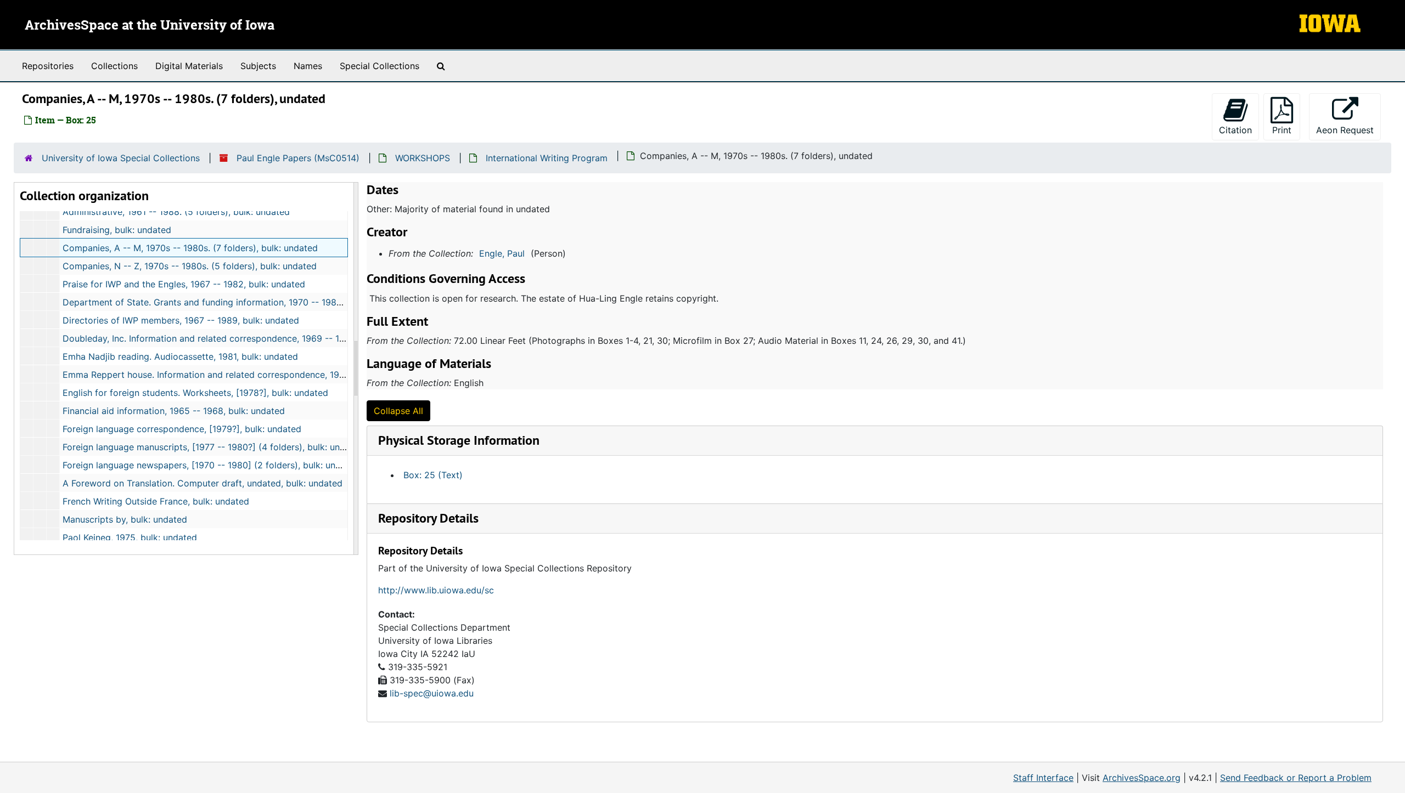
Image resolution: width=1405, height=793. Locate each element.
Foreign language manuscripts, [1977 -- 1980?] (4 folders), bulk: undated (213, 446)
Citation (1235, 129)
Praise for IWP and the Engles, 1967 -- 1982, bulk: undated (184, 284)
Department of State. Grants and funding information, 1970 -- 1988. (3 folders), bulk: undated (257, 302)
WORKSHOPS (422, 157)
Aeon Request (1348, 129)
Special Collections (379, 65)
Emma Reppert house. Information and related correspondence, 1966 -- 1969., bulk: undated (255, 374)
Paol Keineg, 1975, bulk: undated (130, 537)
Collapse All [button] (398, 410)
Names (308, 65)
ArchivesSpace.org (1142, 777)
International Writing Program (547, 157)
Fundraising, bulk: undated (117, 229)
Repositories (48, 65)
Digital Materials (189, 65)
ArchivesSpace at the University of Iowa (149, 26)
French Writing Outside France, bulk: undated (156, 501)
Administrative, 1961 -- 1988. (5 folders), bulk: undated (176, 211)
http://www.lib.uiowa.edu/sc (436, 590)
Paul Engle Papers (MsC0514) (298, 157)
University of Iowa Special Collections (121, 157)
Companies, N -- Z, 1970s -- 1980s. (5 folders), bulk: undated (190, 265)
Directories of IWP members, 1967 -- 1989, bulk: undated (181, 320)
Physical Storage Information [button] (458, 440)
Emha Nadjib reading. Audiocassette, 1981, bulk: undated (180, 356)
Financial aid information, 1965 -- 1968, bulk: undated (174, 410)
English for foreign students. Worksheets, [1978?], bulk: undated (195, 392)
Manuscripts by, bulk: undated (125, 519)
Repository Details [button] (428, 517)
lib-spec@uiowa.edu (432, 693)
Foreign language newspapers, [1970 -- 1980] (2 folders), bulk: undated (211, 465)
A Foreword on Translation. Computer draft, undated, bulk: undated (202, 483)
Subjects (258, 65)
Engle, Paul (502, 253)
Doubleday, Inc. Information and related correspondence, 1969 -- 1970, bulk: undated (240, 338)
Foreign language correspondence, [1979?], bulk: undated (182, 428)
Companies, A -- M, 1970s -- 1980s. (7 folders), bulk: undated (190, 247)
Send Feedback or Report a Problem (1296, 777)
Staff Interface (1043, 777)
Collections (114, 65)
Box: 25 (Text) (433, 474)
